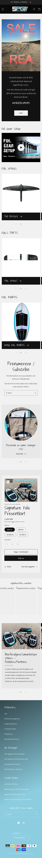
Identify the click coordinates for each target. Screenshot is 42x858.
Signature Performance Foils (14, 794)
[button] (2, 9)
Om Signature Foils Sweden (14, 754)
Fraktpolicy (8, 734)
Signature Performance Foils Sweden (18, 799)
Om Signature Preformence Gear (16, 759)
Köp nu (21, 558)
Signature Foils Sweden (17, 853)
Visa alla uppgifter (28, 567)
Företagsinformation (12, 764)
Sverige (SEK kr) (19, 838)
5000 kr (21, 530)
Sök (5, 714)
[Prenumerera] (35, 392)
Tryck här (19, 454)
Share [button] (9, 567)
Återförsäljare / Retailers (13, 769)
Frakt (12, 521)
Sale (21, 113)
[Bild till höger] (26, 223)
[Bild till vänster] (16, 223)
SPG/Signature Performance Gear (16, 789)
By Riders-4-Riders (11, 784)
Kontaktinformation (11, 739)
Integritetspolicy (10, 724)
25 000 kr (22, 535)
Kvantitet (7, 540)
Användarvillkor (10, 729)
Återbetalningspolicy (12, 719)
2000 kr (9, 530)
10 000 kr (10, 535)
